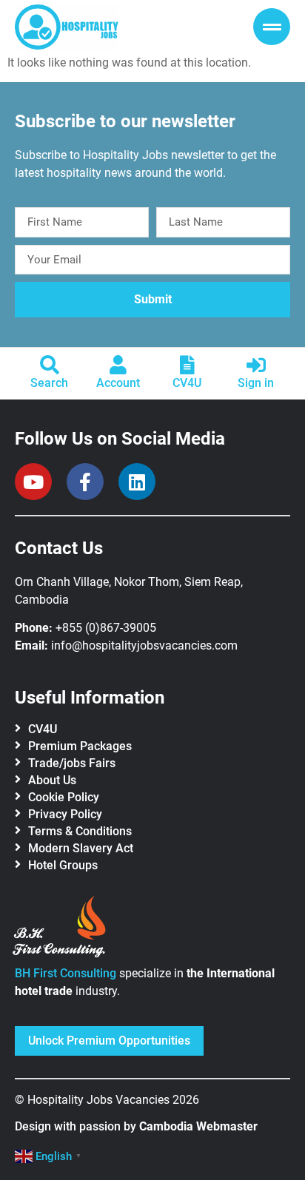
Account (118, 383)
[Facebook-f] (85, 481)
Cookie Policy (63, 797)
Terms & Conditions (80, 831)
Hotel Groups (63, 865)
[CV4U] (187, 364)
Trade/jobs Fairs (71, 763)
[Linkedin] (136, 481)
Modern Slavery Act (80, 848)
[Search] (49, 364)
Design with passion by (136, 1126)
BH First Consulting (65, 973)
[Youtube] (33, 481)
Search (49, 383)
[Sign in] (256, 364)
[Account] (118, 364)
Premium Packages (80, 746)
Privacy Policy (65, 814)
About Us (52, 780)
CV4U (186, 383)
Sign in (256, 383)
